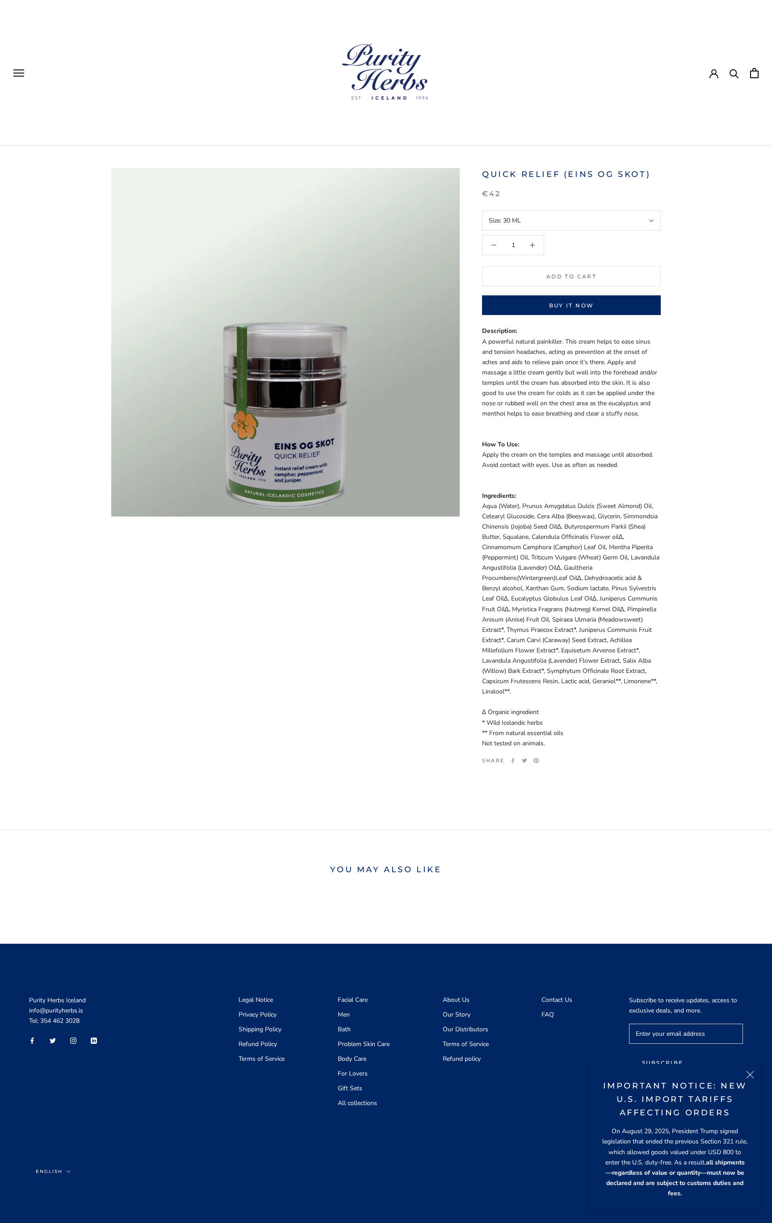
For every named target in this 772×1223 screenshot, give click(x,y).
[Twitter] (524, 760)
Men (344, 1014)
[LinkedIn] (94, 1040)
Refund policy (462, 1059)
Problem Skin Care (364, 1044)
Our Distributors (465, 1029)
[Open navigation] (18, 73)
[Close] (750, 1075)
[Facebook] (513, 760)
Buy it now (571, 305)
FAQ (547, 1014)
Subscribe (663, 1062)
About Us (456, 1000)
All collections (357, 1103)
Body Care (352, 1059)
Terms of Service (262, 1059)
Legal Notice (256, 1000)
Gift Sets (350, 1088)
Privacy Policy (258, 1014)
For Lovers (353, 1073)
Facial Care (353, 1000)
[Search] (734, 73)
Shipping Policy (260, 1029)
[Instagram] (73, 1040)
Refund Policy (258, 1044)
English (49, 1171)
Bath (344, 1029)
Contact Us (556, 1000)
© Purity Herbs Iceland (80, 1194)
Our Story (456, 1014)
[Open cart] (754, 73)
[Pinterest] (536, 760)
